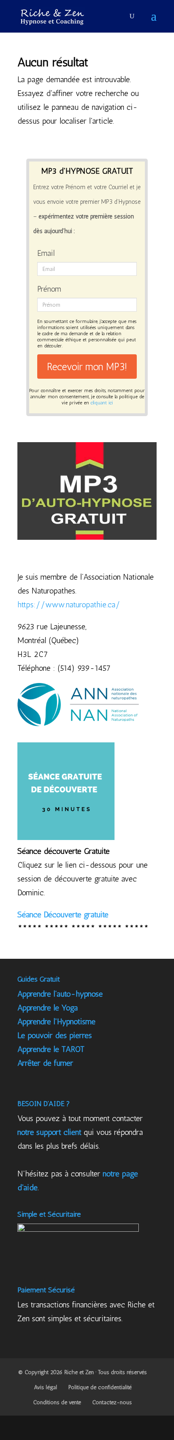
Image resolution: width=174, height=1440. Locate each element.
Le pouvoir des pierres (54, 1035)
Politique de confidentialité (100, 1387)
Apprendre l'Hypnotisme (56, 1021)
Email (46, 253)
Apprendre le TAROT (51, 1049)
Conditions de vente (57, 1402)
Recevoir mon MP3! (87, 366)
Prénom (49, 289)
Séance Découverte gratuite (62, 914)
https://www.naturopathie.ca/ (68, 604)
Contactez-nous (112, 1402)
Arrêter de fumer (45, 1063)
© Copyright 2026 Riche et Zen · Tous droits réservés (82, 1372)
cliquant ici (102, 403)
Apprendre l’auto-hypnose (60, 994)
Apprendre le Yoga (47, 1007)
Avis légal (45, 1387)
